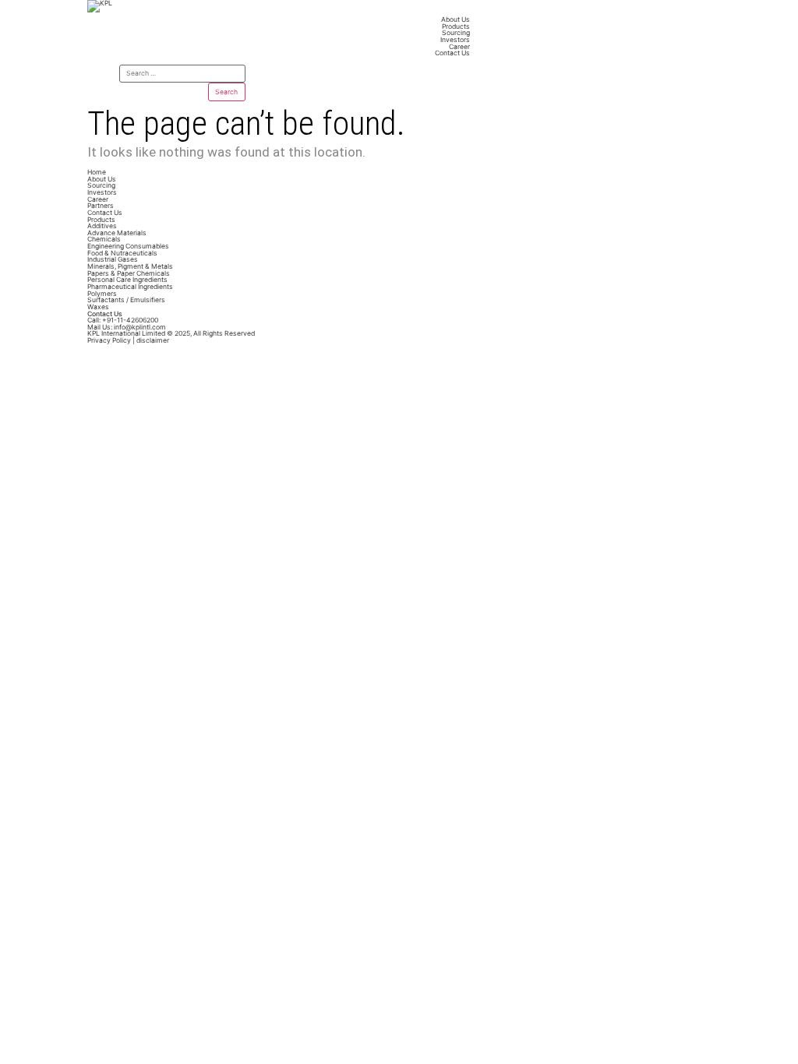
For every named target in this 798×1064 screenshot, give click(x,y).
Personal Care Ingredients (127, 280)
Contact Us (452, 53)
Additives (102, 226)
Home (96, 172)
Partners (100, 206)
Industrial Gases (112, 259)
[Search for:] (182, 74)
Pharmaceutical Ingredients (130, 287)
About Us (455, 19)
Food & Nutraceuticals (122, 253)
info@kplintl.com (126, 327)
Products (456, 26)
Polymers (102, 294)
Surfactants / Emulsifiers (126, 300)
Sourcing (456, 33)
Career (459, 47)
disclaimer (152, 340)
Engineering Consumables (128, 246)
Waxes (98, 307)
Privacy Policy (109, 340)
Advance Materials (117, 233)
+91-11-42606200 (122, 320)
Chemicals (104, 239)
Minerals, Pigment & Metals (130, 266)
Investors (455, 40)
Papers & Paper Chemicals (128, 273)
